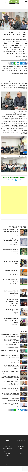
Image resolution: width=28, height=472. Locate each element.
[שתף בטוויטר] (23, 63)
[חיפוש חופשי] (5, 2)
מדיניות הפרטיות (21, 446)
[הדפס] (10, 63)
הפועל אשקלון (7, 453)
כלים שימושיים (20, 440)
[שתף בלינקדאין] (18, 63)
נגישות (21, 448)
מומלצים (7, 440)
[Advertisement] (14, 200)
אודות (21, 453)
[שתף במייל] (12, 63)
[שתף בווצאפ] (15, 63)
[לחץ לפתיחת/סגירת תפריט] (26, 2)
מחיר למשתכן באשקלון (7, 448)
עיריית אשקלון (7, 446)
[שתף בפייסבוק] (26, 63)
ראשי (2, 2)
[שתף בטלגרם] (21, 63)
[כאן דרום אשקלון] (14, 2)
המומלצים (7, 455)
